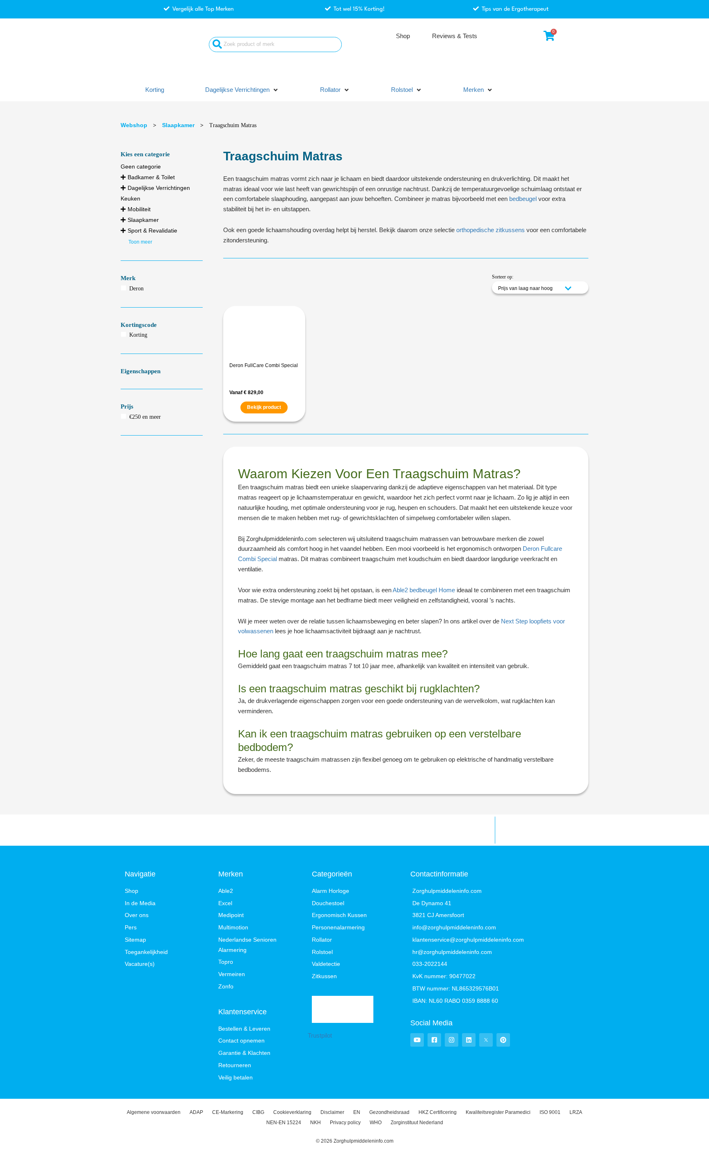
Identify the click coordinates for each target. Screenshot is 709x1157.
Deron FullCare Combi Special (263, 365)
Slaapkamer (178, 125)
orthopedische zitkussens (490, 229)
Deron (136, 288)
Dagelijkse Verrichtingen (159, 188)
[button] (242, 90)
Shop (403, 35)
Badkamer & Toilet (151, 177)
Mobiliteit (139, 209)
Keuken (130, 198)
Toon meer (140, 242)
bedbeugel (523, 198)
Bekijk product (264, 407)
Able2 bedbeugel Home (424, 589)
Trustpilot (320, 1035)
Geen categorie (141, 166)
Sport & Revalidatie (152, 230)
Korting (138, 335)
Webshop (134, 125)
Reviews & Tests (454, 35)
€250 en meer (145, 417)
